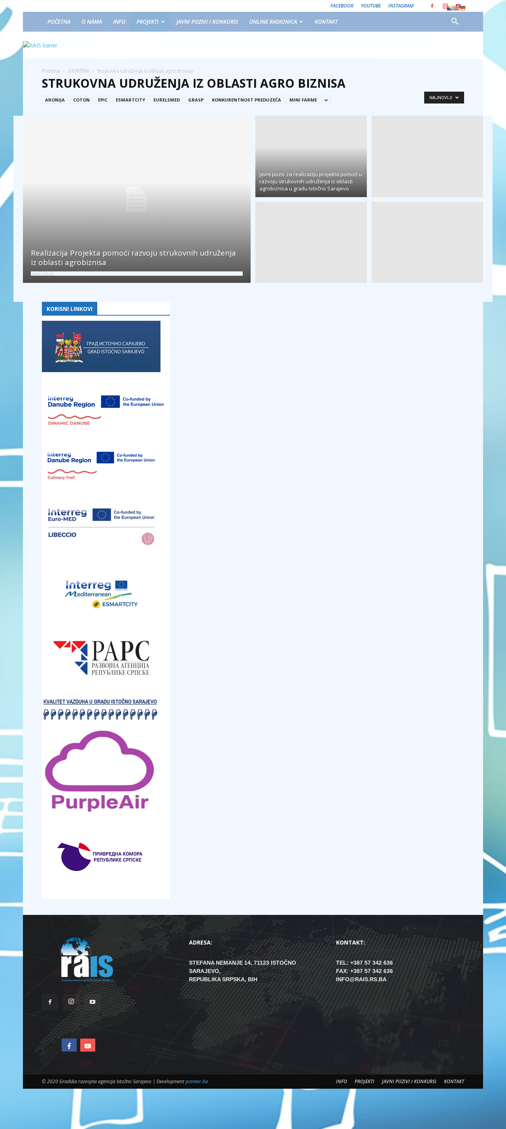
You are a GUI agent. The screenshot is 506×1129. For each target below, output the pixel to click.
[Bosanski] (450, 8)
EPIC (103, 100)
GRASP (196, 100)
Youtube (371, 5)
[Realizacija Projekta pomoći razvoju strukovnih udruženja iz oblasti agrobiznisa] (137, 199)
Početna (51, 71)
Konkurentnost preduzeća (246, 100)
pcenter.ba (196, 1081)
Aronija (55, 100)
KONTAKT (326, 21)
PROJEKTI (147, 21)
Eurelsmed (166, 100)
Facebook (341, 5)
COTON (81, 100)
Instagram (400, 5)
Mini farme (303, 100)
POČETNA (58, 21)
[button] (454, 21)
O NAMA (91, 21)
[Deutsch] (462, 8)
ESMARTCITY (130, 100)
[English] (456, 8)
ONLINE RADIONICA (273, 21)
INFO (119, 21)
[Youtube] (92, 1002)
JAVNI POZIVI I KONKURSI (207, 21)
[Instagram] (445, 6)
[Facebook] (432, 6)
